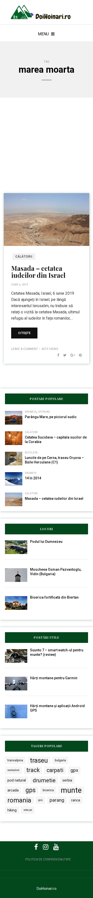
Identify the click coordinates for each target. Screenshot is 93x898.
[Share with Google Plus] (70, 355)
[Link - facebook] (36, 847)
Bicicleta (31, 452)
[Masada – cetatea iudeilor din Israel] (46, 219)
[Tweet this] (62, 355)
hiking (12, 810)
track (33, 770)
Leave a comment (24, 349)
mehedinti (13, 770)
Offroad (44, 411)
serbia (67, 780)
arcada (13, 790)
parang (57, 800)
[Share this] (56, 355)
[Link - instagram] (45, 847)
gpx (74, 770)
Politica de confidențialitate (48, 859)
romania (19, 800)
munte (71, 790)
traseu (39, 760)
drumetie (44, 780)
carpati (55, 770)
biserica (48, 790)
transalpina (15, 760)
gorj (40, 800)
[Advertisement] (46, 152)
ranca (75, 800)
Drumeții (30, 411)
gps (31, 790)
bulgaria (60, 760)
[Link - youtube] (56, 847)
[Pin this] (78, 355)
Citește (24, 333)
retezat (28, 810)
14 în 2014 (33, 478)
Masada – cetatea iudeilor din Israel (38, 272)
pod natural (16, 780)
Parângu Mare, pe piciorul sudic (51, 417)
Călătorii (23, 256)
